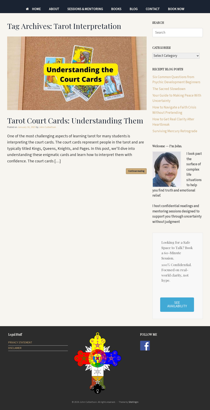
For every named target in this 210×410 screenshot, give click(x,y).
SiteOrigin (133, 402)
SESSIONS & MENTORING (85, 9)
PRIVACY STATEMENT (20, 342)
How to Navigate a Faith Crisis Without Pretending (174, 110)
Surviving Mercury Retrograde (174, 131)
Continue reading (136, 171)
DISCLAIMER (15, 348)
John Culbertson (47, 127)
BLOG (134, 9)
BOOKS (116, 9)
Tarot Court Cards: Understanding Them (75, 120)
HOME (36, 9)
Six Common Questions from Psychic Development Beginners (176, 80)
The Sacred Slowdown (168, 89)
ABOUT (54, 9)
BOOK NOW (176, 9)
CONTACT (153, 9)
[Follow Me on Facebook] (145, 346)
